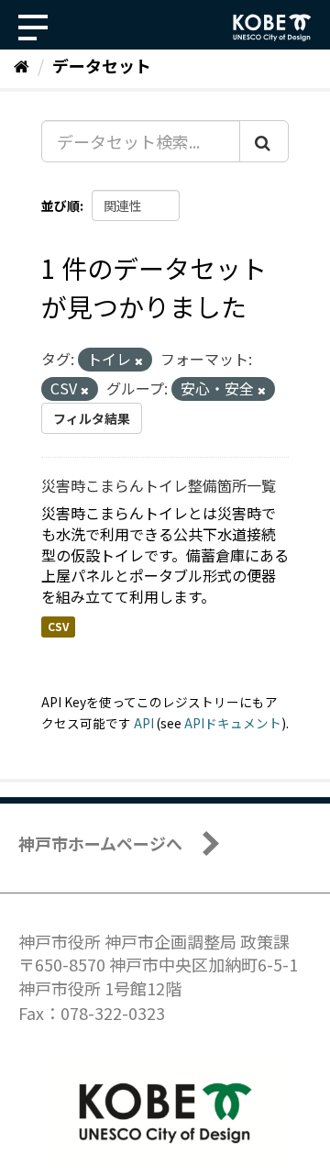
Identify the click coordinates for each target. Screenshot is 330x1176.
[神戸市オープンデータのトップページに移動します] (272, 27)
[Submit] (264, 141)
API (144, 723)
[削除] (139, 360)
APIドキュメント (232, 723)
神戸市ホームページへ (100, 843)
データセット (101, 65)
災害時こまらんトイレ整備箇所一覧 (158, 485)
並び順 (60, 205)
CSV (58, 626)
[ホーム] (21, 65)
